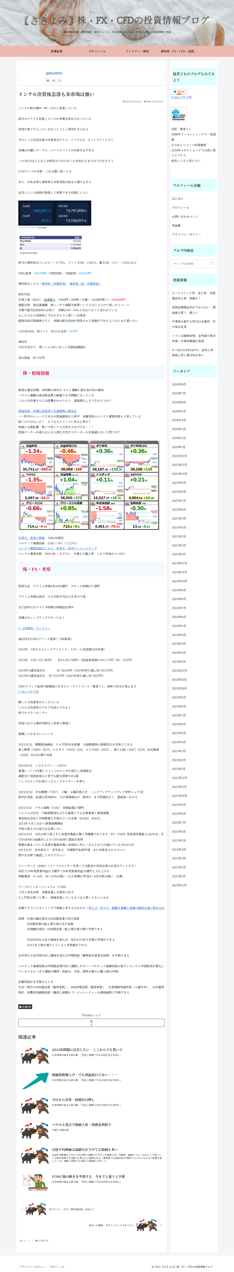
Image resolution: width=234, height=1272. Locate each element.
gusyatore (54, 72)
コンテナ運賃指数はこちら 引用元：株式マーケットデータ (57, 548)
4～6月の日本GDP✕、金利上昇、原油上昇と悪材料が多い (194, 352)
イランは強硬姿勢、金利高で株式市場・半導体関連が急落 (194, 338)
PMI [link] (77, 955)
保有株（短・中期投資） (85, 284)
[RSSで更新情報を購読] (59, 80)
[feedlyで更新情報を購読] (53, 80)
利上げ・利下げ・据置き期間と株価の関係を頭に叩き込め (126, 908)
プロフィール (180, 207)
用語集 (176, 225)
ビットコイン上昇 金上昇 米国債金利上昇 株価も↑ (193, 295)
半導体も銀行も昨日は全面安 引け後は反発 (194, 324)
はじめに (178, 198)
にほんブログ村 (28, 692)
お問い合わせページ (185, 216)
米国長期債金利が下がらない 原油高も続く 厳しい (194, 310)
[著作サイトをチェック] (48, 80)
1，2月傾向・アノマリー (34, 628)
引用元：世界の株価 (31, 538)
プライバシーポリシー (186, 234)
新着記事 (26, 1006)
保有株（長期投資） (54, 284)
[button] (213, 263)
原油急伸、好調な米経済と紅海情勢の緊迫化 (47, 411)
